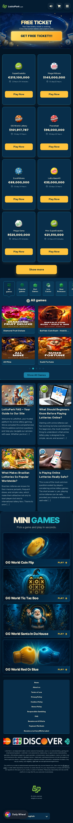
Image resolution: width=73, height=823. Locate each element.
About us (36, 687)
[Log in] (51, 6)
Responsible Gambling (36, 711)
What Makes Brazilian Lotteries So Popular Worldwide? (15, 476)
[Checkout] (60, 6)
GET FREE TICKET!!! (36, 36)
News (36, 682)
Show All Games (36, 375)
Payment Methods (36, 726)
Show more (36, 269)
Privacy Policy (36, 697)
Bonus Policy (37, 707)
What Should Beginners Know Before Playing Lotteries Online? (54, 413)
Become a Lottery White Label (36, 731)
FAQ (36, 716)
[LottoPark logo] (13, 6)
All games (39, 300)
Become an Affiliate (36, 721)
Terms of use (36, 692)
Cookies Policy (36, 702)
